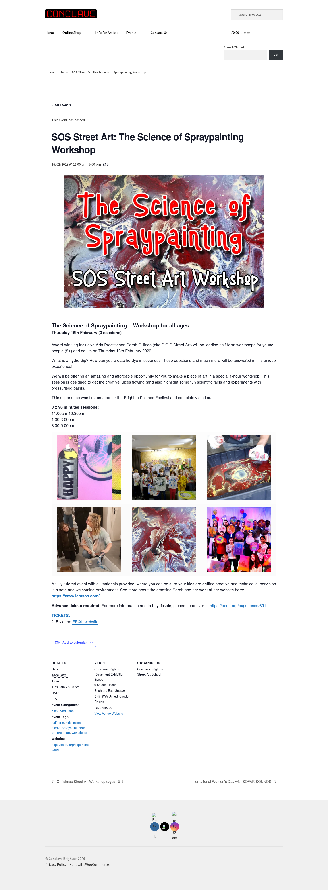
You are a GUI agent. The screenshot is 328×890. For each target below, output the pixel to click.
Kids (55, 710)
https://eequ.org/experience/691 (238, 605)
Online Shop (71, 32)
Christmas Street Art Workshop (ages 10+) (89, 781)
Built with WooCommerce (89, 864)
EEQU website (85, 621)
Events (131, 32)
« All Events (62, 105)
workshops (79, 732)
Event (64, 72)
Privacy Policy (55, 864)
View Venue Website (108, 713)
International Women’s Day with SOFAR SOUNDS (231, 781)
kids (68, 722)
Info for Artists (106, 32)
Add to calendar (74, 642)
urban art (63, 732)
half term (58, 722)
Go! (276, 55)
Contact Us (159, 32)
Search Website (235, 47)
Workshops (67, 710)
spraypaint (69, 727)
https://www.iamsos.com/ (76, 596)
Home (50, 32)
